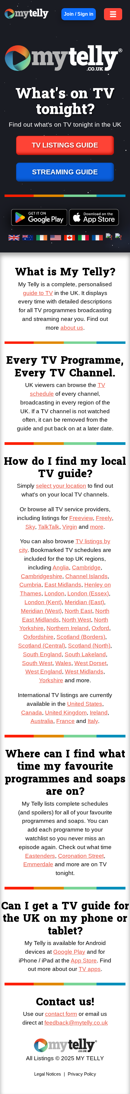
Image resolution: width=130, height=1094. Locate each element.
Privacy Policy (82, 1074)
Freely (104, 518)
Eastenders (40, 856)
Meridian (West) (41, 611)
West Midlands (84, 671)
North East (78, 611)
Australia (42, 721)
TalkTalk (48, 527)
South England (42, 654)
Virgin (69, 527)
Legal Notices (47, 1074)
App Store (84, 960)
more (96, 527)
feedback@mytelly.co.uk (76, 1022)
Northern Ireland (68, 628)
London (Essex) (88, 593)
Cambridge (86, 567)
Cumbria (30, 585)
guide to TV (38, 293)
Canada (31, 712)
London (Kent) (43, 602)
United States (84, 704)
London (54, 593)
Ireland (99, 712)
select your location (61, 486)
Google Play (69, 952)
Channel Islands (86, 576)
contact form (61, 1014)
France (65, 721)
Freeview (81, 518)
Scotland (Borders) (81, 637)
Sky (30, 527)
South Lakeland (85, 654)
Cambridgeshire (41, 576)
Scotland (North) (89, 645)
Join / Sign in (78, 14)
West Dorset (90, 663)
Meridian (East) (84, 602)
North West (76, 620)
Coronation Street (81, 856)
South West (37, 663)
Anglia (61, 567)
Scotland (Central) (41, 645)
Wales (63, 663)
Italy (93, 721)
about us (71, 328)
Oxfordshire (38, 637)
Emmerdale (38, 864)
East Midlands (62, 585)
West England (43, 671)
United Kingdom (66, 712)
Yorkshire (51, 680)
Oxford (100, 628)
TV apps (90, 969)
